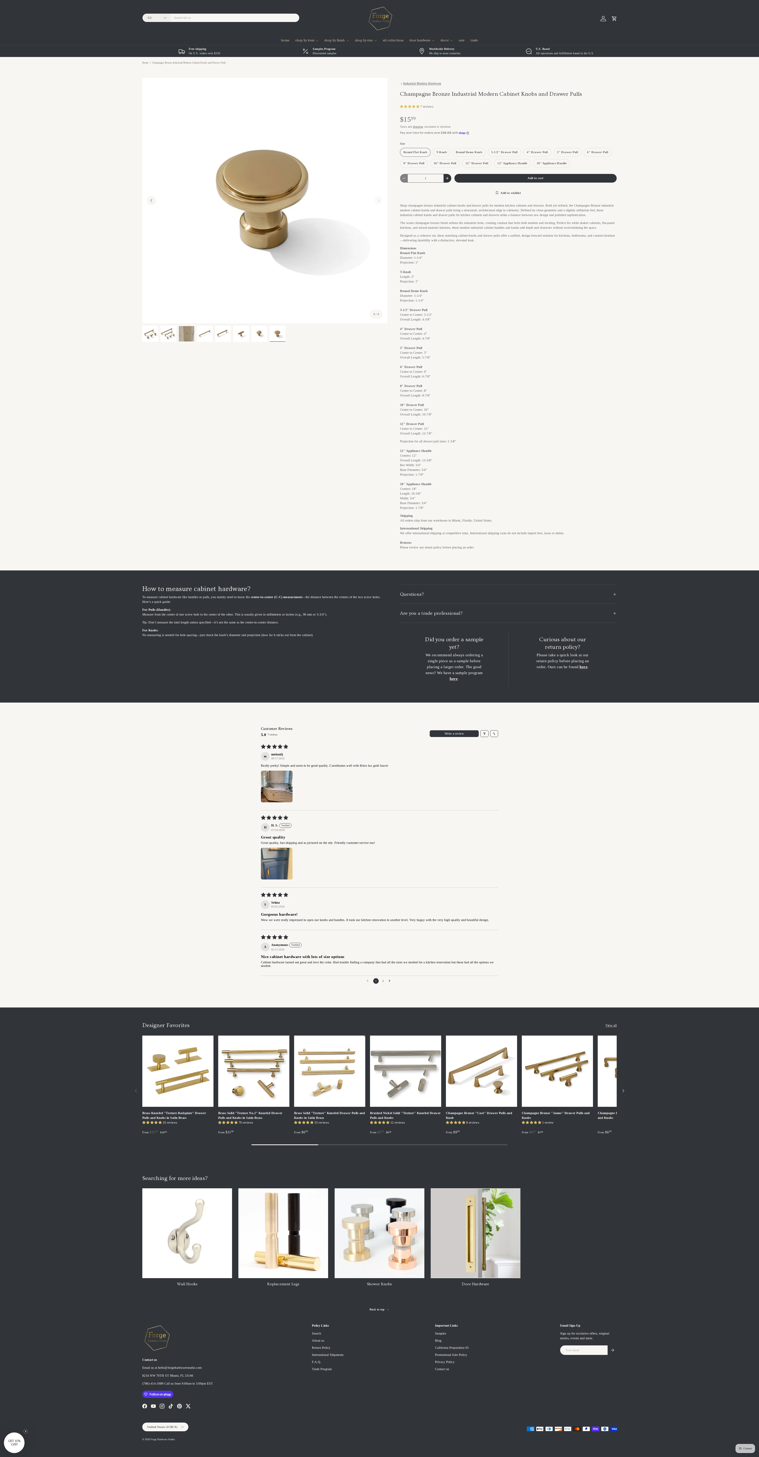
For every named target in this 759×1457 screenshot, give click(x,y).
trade (474, 40)
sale (461, 40)
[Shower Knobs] (379, 1233)
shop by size (364, 40)
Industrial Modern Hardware (422, 83)
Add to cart (535, 178)
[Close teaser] (26, 1431)
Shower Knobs (379, 1284)
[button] (614, 18)
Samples (440, 1333)
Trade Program (322, 1369)
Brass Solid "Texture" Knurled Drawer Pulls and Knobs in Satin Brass (329, 1115)
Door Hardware (475, 1284)
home (285, 40)
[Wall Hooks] (187, 1233)
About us (318, 1340)
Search (316, 1333)
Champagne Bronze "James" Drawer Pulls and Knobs (556, 1115)
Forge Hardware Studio (163, 1439)
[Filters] (484, 733)
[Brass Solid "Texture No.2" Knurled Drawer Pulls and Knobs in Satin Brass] (253, 1071)
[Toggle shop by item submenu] (317, 40)
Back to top (377, 1309)
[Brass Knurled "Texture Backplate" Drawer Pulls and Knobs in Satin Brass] (177, 1071)
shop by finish (334, 40)
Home (145, 63)
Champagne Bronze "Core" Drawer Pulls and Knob (479, 1115)
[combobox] (221, 18)
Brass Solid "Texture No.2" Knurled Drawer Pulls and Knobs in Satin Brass (250, 1115)
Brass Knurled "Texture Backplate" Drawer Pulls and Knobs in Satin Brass (174, 1115)
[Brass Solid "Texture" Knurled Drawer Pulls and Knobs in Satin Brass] (329, 1071)
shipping (418, 126)
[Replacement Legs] (283, 1233)
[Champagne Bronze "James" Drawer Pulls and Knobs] (557, 1071)
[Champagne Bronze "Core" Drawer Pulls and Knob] (481, 1071)
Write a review (454, 733)
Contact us (442, 1369)
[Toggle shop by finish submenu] (347, 40)
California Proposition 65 (452, 1347)
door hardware (420, 40)
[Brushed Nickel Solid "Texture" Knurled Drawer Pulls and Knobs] (405, 1071)
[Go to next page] (390, 981)
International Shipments (328, 1354)
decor (445, 40)
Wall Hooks (187, 1284)
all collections (393, 40)
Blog (438, 1340)
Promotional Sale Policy (451, 1354)
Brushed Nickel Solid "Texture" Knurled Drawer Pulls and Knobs (405, 1115)
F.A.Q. (316, 1362)
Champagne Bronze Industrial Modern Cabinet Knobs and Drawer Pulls (189, 63)
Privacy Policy (445, 1362)
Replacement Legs (283, 1284)
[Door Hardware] (475, 1233)
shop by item (304, 40)
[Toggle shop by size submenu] (375, 40)
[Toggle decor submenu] (451, 40)
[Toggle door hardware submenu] (433, 40)
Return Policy (321, 1347)
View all (611, 1025)
